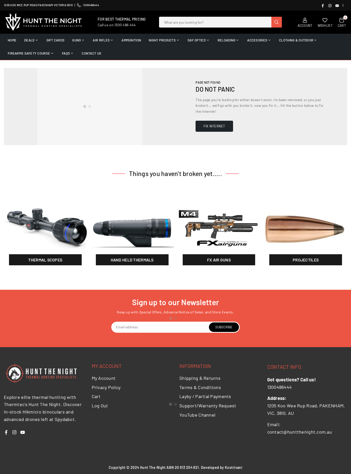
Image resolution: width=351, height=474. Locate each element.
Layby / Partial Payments (205, 396)
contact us (91, 53)
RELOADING (227, 40)
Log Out (100, 405)
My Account (104, 378)
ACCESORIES (257, 40)
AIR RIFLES (101, 40)
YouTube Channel (197, 415)
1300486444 (91, 5)
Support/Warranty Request (207, 405)
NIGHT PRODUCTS (162, 40)
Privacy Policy (106, 387)
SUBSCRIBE (224, 327)
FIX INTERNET (214, 126)
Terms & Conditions (200, 387)
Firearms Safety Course (29, 53)
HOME (12, 40)
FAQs (66, 53)
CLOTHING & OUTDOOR (296, 40)
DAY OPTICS (197, 40)
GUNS (76, 40)
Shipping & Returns (199, 378)
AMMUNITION (131, 40)
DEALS (29, 40)
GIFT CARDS (56, 40)
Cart (96, 396)
